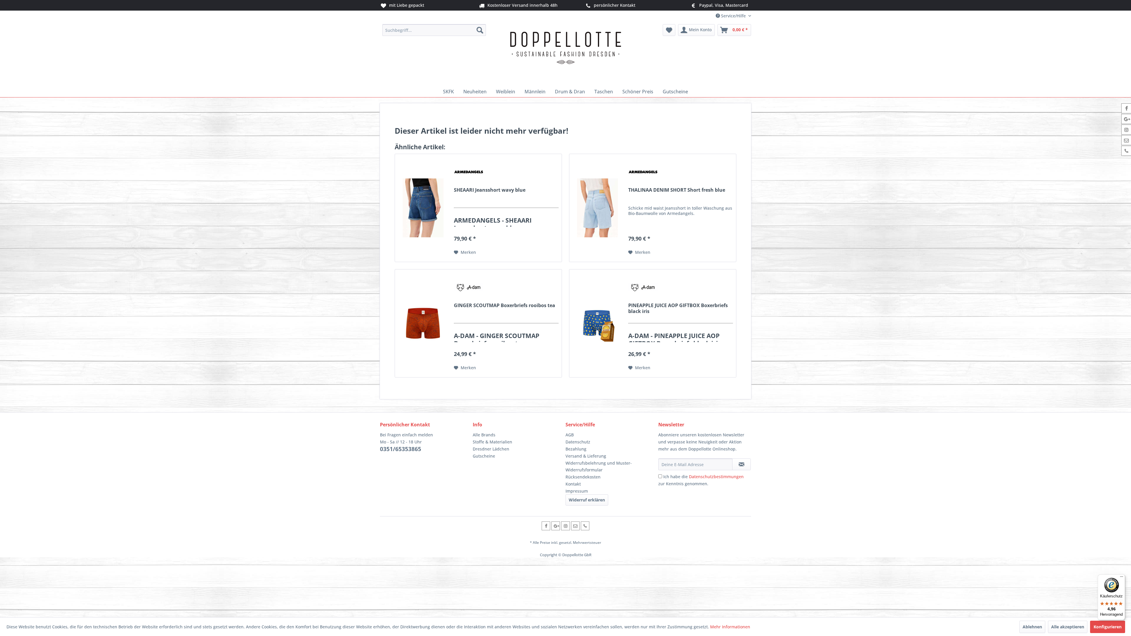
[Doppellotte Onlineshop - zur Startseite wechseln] (565, 53)
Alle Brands (484, 435)
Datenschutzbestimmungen (716, 476)
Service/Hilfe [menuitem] (733, 16)
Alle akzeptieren (1067, 627)
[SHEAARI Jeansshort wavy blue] (423, 208)
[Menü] (1121, 578)
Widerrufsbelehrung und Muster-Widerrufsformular (599, 466)
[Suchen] (480, 30)
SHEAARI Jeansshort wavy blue (489, 190)
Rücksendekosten (583, 477)
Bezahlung (576, 449)
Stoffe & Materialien (492, 442)
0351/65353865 (400, 449)
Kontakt (573, 484)
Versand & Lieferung (586, 456)
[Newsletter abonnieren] (741, 464)
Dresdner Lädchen (491, 449)
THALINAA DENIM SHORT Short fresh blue (676, 190)
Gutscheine (484, 456)
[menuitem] (434, 30)
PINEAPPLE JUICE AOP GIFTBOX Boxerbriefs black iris (678, 308)
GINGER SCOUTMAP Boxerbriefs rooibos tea (504, 305)
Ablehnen (1032, 627)
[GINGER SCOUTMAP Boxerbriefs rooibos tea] (423, 323)
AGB (570, 435)
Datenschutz (578, 442)
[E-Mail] (575, 526)
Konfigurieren (1108, 627)
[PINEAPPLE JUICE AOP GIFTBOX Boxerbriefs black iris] (597, 323)
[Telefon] (585, 526)
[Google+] (556, 526)
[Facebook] (546, 526)
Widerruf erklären (587, 500)
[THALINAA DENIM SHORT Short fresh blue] (597, 208)
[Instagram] (565, 526)
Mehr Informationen (730, 627)
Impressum (577, 491)
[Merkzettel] (669, 30)
